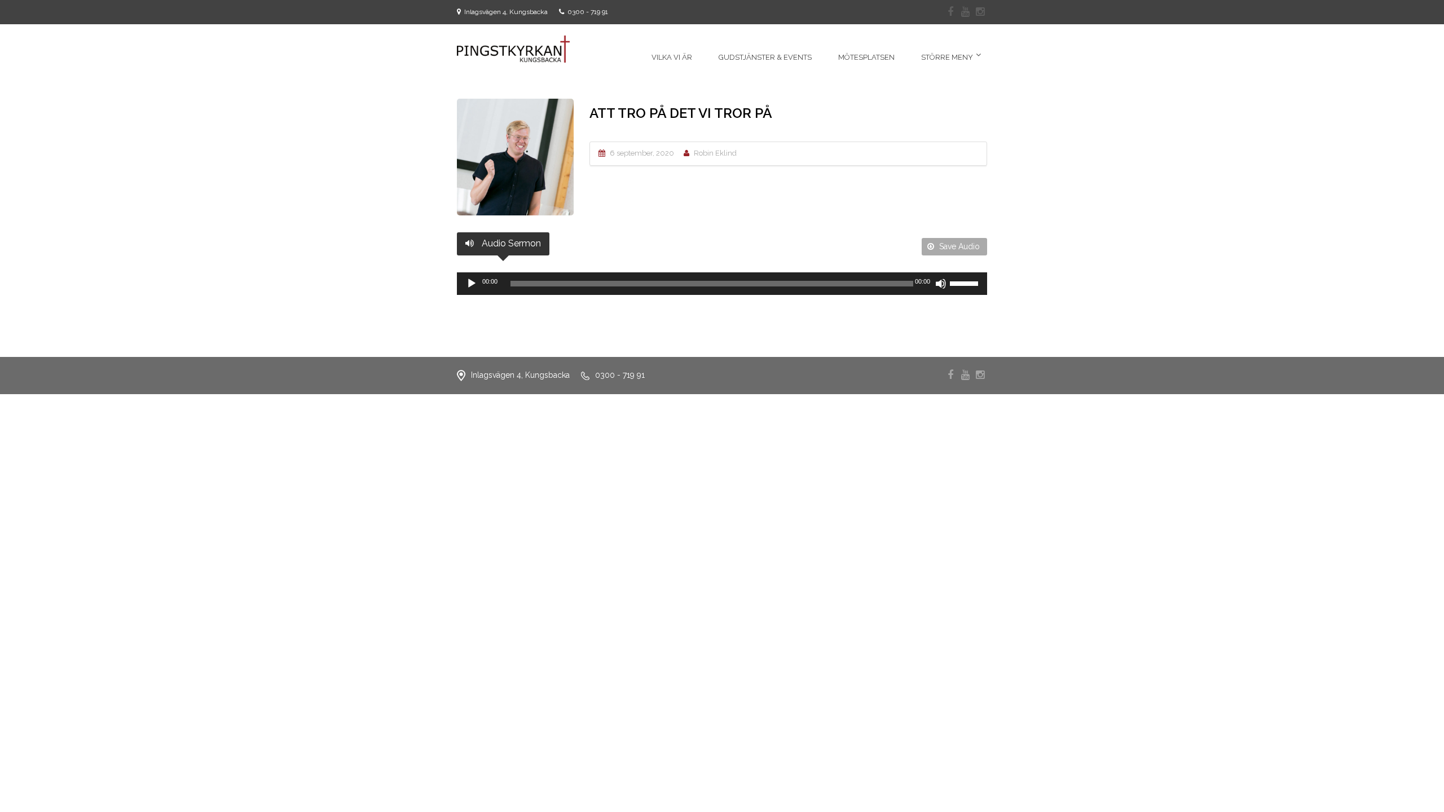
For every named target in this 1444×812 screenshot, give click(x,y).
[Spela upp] (471, 283)
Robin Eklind (715, 153)
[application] (722, 283)
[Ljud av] (940, 283)
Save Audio (958, 246)
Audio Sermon (510, 243)
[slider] (965, 282)
